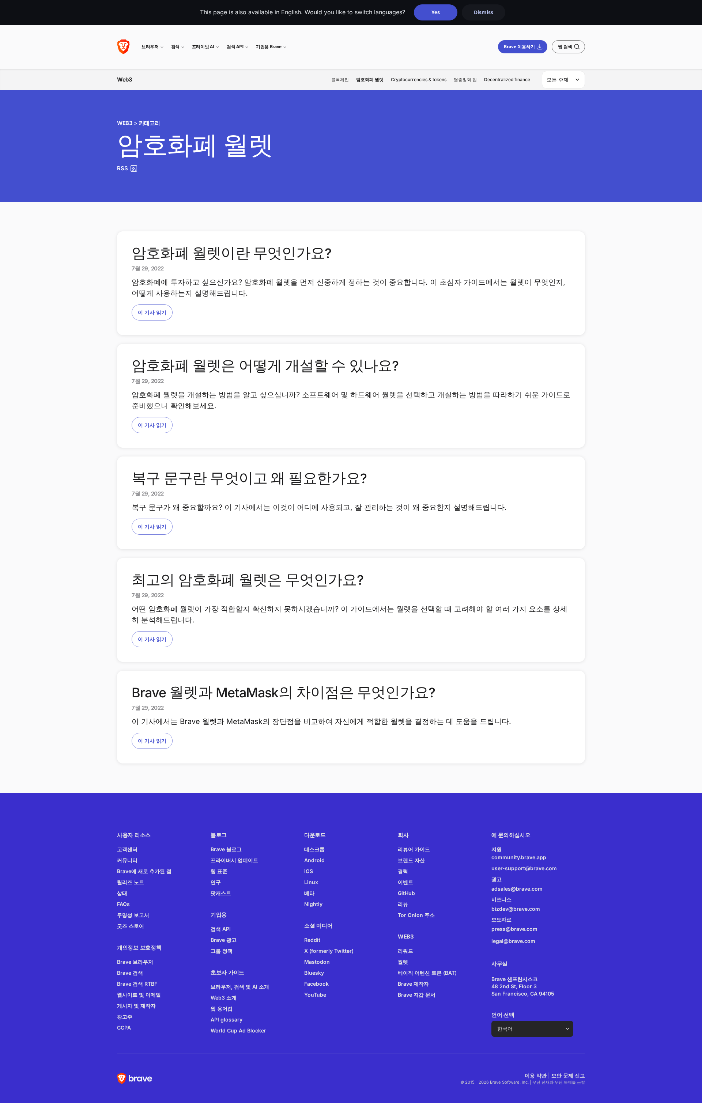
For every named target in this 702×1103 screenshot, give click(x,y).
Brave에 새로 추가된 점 (144, 871)
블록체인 (340, 79)
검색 (175, 46)
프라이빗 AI (203, 46)
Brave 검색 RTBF (137, 984)
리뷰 (403, 904)
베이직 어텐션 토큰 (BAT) (427, 973)
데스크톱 (314, 849)
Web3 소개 (224, 997)
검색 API (235, 46)
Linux (311, 882)
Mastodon (317, 962)
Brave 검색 (130, 973)
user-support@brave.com (524, 868)
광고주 (124, 1016)
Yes (435, 12)
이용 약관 (536, 1075)
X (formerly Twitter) (329, 951)
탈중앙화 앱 (465, 79)
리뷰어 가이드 (414, 849)
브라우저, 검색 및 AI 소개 (240, 986)
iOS (308, 871)
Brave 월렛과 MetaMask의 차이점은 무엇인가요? (283, 693)
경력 (403, 871)
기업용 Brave (269, 46)
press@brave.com (514, 929)
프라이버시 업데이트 (234, 860)
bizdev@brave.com (515, 909)
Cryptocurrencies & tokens (418, 79)
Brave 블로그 (226, 849)
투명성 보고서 (133, 915)
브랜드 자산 (411, 860)
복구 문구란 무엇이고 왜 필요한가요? (249, 478)
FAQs (123, 904)
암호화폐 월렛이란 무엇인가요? (231, 253)
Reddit (312, 940)
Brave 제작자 (413, 984)
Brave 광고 (224, 940)
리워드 (405, 951)
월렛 (403, 962)
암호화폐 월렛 (370, 79)
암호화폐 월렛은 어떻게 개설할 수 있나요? (265, 366)
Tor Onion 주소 (416, 915)
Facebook (316, 984)
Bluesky (314, 973)
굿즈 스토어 (130, 926)
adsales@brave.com (528, 888)
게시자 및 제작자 (136, 1005)
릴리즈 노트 (130, 882)
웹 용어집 (222, 1008)
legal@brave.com (513, 941)
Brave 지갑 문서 (416, 995)
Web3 (124, 79)
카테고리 (149, 123)
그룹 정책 (222, 951)
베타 (309, 893)
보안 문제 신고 (568, 1075)
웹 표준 (219, 871)
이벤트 (405, 882)
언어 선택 (502, 1014)
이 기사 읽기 (152, 312)
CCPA (124, 1027)
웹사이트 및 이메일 (139, 995)
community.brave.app (518, 857)
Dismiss (483, 12)
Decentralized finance (507, 79)
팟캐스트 (221, 893)
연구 (216, 882)
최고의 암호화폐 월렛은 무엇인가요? (247, 580)
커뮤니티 (127, 860)
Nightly (313, 904)
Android (314, 860)
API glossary (226, 1019)
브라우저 (150, 46)
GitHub (406, 893)
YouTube (315, 995)
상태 (122, 893)
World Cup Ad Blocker (238, 1030)
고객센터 (127, 849)
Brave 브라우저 (135, 962)
